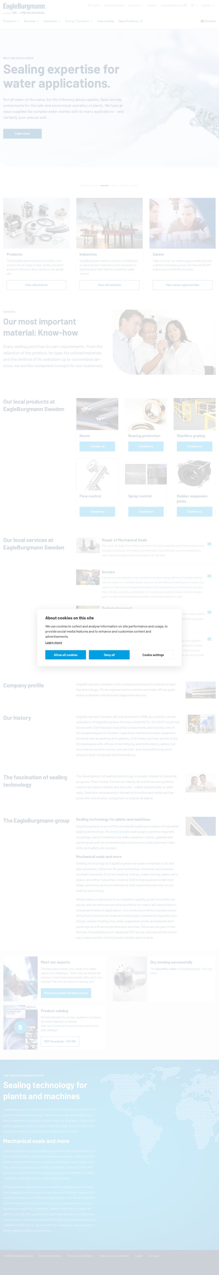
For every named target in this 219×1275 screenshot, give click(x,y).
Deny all (109, 654)
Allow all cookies (65, 654)
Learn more (53, 642)
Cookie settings (153, 654)
